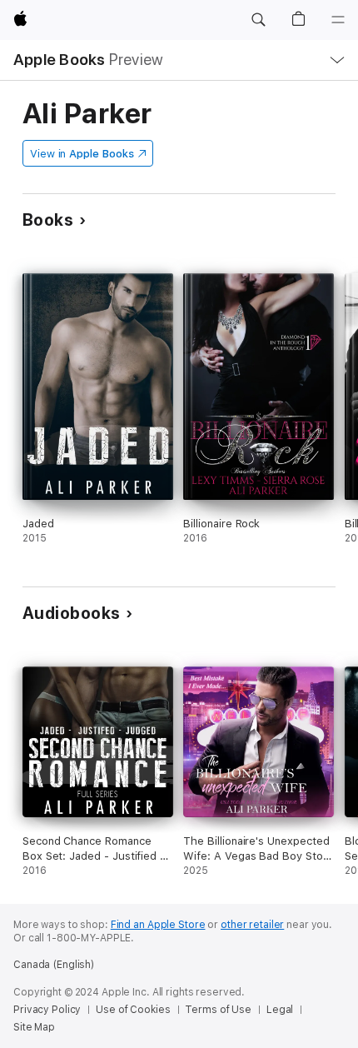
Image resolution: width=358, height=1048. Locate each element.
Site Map (34, 1027)
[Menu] (338, 20)
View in (82, 153)
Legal (279, 1010)
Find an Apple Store (158, 925)
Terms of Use (218, 1010)
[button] (258, 20)
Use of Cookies (133, 1010)
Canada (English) (53, 965)
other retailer (252, 925)
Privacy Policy (47, 1010)
